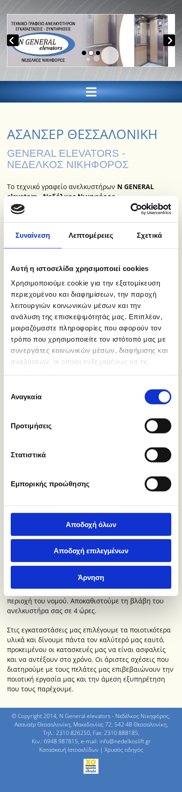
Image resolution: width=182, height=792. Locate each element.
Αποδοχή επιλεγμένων (91, 551)
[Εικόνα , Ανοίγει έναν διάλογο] (91, 40)
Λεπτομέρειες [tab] (91, 235)
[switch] (158, 425)
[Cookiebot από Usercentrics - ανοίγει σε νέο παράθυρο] (131, 209)
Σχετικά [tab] (149, 235)
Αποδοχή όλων (91, 524)
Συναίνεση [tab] (32, 235)
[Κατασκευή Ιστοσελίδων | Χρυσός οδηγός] (91, 766)
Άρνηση (91, 577)
